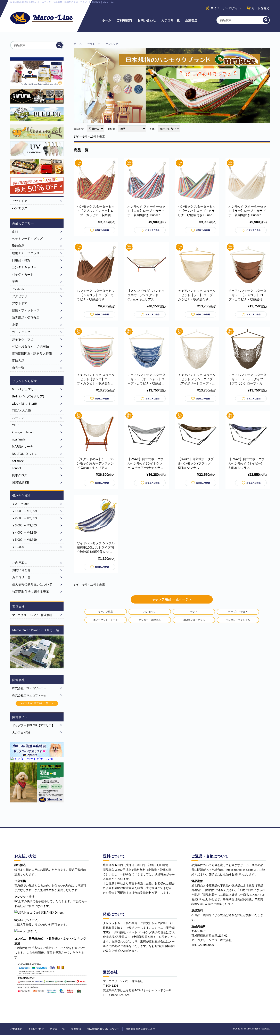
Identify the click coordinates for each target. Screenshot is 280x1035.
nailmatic (18, 461)
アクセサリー (21, 296)
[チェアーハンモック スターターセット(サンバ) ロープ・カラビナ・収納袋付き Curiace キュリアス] (96, 349)
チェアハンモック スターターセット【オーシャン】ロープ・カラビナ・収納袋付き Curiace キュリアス (146, 379)
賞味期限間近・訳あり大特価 (32, 353)
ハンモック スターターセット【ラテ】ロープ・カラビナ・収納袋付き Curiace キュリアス (247, 211)
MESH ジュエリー (24, 389)
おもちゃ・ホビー (24, 339)
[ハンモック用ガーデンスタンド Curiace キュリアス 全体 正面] (146, 264)
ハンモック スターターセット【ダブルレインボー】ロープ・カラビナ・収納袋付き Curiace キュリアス (96, 211)
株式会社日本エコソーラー (29, 688)
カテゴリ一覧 (170, 20)
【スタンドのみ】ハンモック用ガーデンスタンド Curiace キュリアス (145, 295)
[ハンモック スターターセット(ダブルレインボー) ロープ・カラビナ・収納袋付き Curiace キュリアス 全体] (96, 180)
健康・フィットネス (26, 310)
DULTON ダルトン (25, 453)
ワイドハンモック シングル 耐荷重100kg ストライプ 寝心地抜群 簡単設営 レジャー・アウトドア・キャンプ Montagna (96, 547)
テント (194, 611)
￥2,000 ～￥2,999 (24, 518)
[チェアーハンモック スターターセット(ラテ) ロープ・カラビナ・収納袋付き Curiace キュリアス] (197, 264)
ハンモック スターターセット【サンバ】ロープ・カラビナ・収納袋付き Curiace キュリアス (197, 211)
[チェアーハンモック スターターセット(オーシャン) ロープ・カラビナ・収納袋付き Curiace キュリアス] (146, 349)
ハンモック (149, 611)
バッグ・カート (22, 274)
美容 (15, 281)
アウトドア (93, 44)
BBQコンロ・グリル (194, 619)
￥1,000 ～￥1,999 (24, 511)
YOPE (16, 425)
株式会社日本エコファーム (29, 695)
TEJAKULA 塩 (21, 410)
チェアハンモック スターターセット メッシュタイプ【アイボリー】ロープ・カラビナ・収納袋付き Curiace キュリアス (197, 379)
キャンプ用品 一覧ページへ (172, 599)
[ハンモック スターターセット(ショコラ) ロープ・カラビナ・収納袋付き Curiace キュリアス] (96, 264)
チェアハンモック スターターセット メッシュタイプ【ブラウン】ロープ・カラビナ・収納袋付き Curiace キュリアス (247, 379)
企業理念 (191, 20)
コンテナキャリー (24, 267)
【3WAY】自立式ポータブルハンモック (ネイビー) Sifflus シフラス (246, 463)
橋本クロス (19, 475)
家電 (15, 324)
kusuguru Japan (22, 432)
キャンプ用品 (105, 611)
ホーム (106, 20)
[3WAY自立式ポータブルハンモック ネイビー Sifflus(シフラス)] (247, 433)
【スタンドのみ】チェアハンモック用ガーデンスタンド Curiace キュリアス (95, 463)
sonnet (16, 468)
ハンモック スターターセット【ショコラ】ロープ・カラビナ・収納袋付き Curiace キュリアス (96, 295)
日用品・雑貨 (21, 260)
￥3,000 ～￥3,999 (24, 525)
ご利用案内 (124, 20)
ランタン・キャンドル (238, 619)
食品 (15, 231)
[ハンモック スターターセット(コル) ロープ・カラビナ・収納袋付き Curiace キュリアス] (146, 180)
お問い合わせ (147, 20)
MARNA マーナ (22, 446)
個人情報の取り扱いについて (32, 584)
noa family (19, 439)
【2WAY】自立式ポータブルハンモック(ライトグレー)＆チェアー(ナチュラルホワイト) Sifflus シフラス (145, 463)
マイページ (226, 8)
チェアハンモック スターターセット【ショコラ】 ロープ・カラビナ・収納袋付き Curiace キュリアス (247, 295)
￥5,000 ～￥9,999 (24, 539)
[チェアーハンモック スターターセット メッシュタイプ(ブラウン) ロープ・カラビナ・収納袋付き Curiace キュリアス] (247, 349)
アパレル (18, 289)
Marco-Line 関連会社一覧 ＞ (36, 703)
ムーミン (18, 418)
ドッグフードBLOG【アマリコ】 (33, 725)
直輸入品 (18, 360)
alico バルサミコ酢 (24, 403)
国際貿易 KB (20, 482)
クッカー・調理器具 (150, 619)
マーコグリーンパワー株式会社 (32, 615)
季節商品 (18, 246)
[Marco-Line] (41, 18)
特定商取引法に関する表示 (30, 591)
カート (260, 8)
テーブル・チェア (238, 611)
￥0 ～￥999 (20, 504)
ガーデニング (21, 332)
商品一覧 (18, 368)
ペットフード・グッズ (27, 238)
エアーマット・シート (105, 619)
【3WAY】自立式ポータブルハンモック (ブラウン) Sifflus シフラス (196, 463)
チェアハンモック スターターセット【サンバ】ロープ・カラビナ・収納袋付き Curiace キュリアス (96, 379)
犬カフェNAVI (21, 732)
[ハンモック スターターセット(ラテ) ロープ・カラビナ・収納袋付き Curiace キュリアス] (247, 180)
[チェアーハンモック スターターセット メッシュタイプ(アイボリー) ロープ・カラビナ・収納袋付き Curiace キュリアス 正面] (197, 349)
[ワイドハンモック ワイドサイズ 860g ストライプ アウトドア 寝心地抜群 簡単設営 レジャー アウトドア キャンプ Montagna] (96, 517)
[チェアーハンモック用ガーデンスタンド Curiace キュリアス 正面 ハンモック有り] (96, 433)
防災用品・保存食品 (26, 317)
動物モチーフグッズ (26, 253)
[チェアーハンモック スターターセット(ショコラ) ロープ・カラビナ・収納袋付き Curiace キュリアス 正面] (247, 264)
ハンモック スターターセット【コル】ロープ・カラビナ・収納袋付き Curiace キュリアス (146, 211)
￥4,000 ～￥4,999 (24, 532)
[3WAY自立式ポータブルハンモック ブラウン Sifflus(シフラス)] (197, 433)
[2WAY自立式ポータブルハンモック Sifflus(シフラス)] (146, 433)
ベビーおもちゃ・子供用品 (30, 346)
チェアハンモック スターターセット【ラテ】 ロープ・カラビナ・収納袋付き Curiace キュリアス (197, 295)
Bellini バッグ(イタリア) (28, 396)
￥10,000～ (19, 547)
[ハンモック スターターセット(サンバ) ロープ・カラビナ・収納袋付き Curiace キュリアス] (197, 180)
